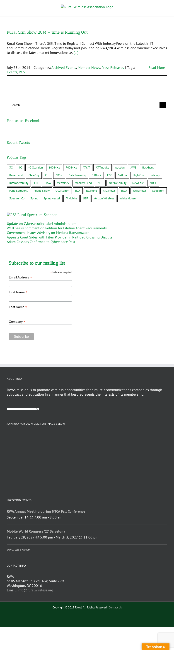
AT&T (86, 167)
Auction (120, 167)
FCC (109, 175)
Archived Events (63, 67)
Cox (47, 175)
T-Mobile (71, 198)
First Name (18, 292)
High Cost (139, 175)
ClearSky (34, 175)
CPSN (59, 175)
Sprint (34, 198)
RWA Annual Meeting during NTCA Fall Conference (46, 511)
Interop (155, 175)
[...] (76, 52)
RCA (77, 191)
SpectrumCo (16, 198)
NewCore (138, 183)
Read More (156, 67)
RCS (22, 72)
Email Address (20, 277)
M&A (47, 183)
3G (11, 167)
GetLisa (122, 175)
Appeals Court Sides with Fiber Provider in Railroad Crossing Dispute (59, 237)
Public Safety (42, 191)
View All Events (19, 550)
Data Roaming (77, 175)
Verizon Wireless (104, 198)
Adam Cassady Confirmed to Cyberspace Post (41, 241)
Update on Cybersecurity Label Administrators (41, 223)
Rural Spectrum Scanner (37, 215)
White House (128, 198)
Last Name (18, 307)
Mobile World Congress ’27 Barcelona (36, 531)
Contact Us (115, 607)
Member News (89, 67)
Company (17, 322)
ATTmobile (102, 167)
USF (85, 198)
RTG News (109, 191)
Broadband (16, 175)
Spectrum (158, 191)
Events (12, 72)
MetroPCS (63, 183)
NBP (100, 183)
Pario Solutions (18, 191)
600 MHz (54, 167)
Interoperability (18, 183)
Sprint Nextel (52, 198)
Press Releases (113, 67)
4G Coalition (35, 167)
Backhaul (148, 167)
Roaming (91, 191)
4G (20, 167)
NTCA (153, 183)
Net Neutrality (117, 183)
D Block (96, 175)
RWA (124, 191)
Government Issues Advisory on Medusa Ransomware (48, 232)
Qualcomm (62, 191)
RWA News (139, 191)
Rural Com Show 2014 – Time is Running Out (47, 32)
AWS (133, 167)
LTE (36, 183)
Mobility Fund (83, 183)
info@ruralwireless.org (35, 590)
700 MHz (71, 167)
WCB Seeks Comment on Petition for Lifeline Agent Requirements (57, 228)
